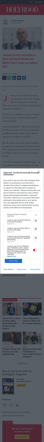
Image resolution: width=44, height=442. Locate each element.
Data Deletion (9, 269)
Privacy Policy (35, 269)
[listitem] (22, 215)
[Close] (39, 173)
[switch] (35, 221)
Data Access (22, 269)
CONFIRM (13, 261)
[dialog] (22, 221)
